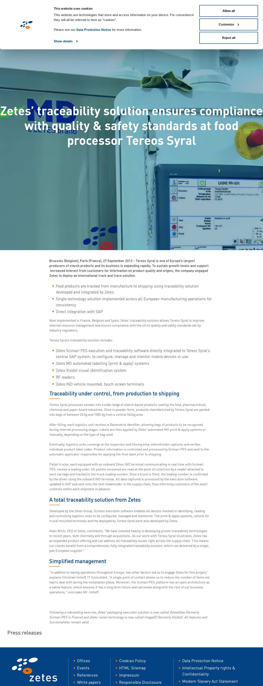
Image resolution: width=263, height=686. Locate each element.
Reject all (228, 37)
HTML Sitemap (132, 667)
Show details (63, 41)
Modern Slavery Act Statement (210, 681)
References (87, 675)
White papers (89, 682)
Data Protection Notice (93, 29)
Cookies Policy (132, 660)
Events (83, 667)
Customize (226, 24)
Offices (83, 660)
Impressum (129, 675)
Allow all (229, 11)
